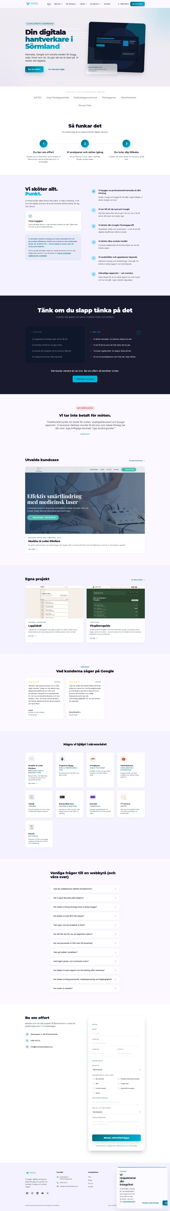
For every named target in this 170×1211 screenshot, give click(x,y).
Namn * (94, 1029)
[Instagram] (32, 1193)
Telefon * (96, 1049)
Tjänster (57, 4)
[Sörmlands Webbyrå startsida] (32, 4)
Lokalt (82, 4)
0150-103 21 (35, 1041)
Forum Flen (85, 105)
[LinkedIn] (37, 1193)
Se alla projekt (136, 580)
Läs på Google (32, 715)
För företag (70, 4)
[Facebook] (27, 1193)
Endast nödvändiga (150, 1203)
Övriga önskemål (99, 1117)
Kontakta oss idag (85, 379)
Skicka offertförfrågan (116, 1138)
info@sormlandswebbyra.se (42, 1047)
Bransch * (96, 1065)
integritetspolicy (129, 1202)
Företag (95, 1039)
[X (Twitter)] (48, 1193)
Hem (49, 4)
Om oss (90, 1183)
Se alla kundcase (135, 461)
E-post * (121, 1049)
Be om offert (137, 4)
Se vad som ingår (56, 69)
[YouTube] (42, 1193)
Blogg (90, 1180)
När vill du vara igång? (101, 1108)
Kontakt (107, 4)
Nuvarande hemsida (100, 1098)
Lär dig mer (94, 4)
